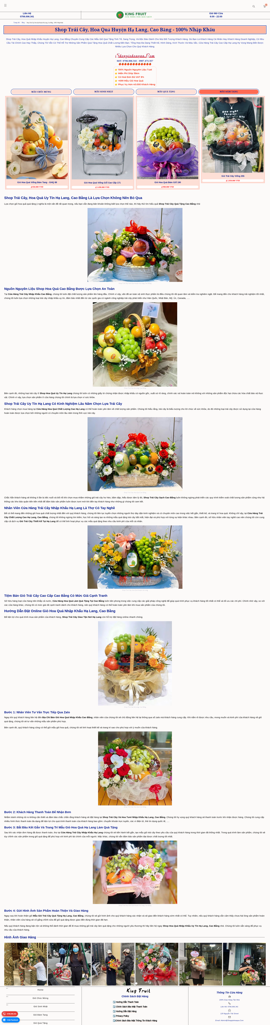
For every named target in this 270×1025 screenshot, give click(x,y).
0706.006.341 (11, 1014)
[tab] (41, 92)
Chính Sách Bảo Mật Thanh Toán (131, 1006)
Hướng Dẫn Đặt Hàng (126, 1011)
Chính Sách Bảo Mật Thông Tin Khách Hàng (136, 1020)
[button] (5, 5)
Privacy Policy (122, 1016)
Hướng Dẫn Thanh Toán (127, 1002)
